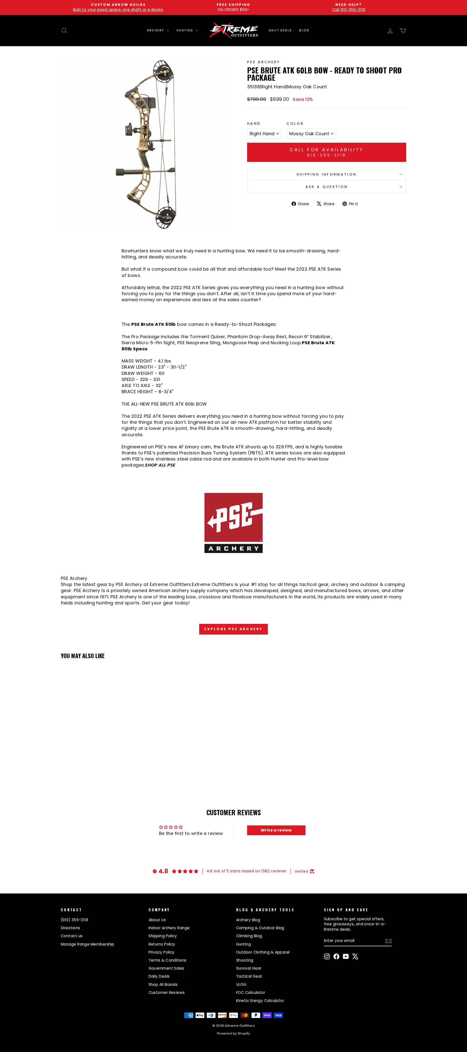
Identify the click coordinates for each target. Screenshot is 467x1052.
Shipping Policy (163, 935)
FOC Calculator (250, 992)
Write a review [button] (276, 830)
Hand (254, 123)
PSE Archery (263, 62)
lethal (153, 287)
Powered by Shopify (233, 1033)
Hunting (186, 30)
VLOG (241, 984)
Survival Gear (248, 968)
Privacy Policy (162, 952)
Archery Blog (248, 919)
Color (295, 123)
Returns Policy (162, 944)
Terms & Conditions (168, 960)
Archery (156, 30)
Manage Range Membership (87, 944)
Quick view (102, 747)
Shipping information (327, 174)
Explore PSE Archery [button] (233, 629)
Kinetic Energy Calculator (260, 1000)
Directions (70, 927)
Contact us (72, 935)
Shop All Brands (163, 984)
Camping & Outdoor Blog (260, 927)
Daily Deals (280, 30)
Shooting (244, 960)
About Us (157, 919)
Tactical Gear (249, 976)
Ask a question (326, 186)
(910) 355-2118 (74, 919)
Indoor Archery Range (169, 927)
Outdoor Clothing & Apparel (263, 952)
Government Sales (166, 968)
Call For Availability (326, 152)
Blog (304, 30)
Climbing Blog (249, 935)
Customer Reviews (167, 992)
